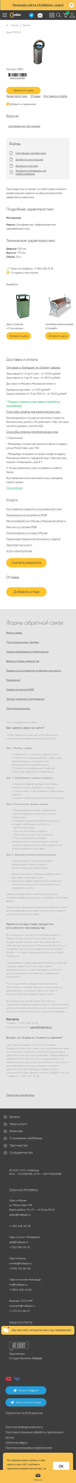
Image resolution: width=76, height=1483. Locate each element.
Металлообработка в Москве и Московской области (36, 521)
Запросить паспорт (26, 166)
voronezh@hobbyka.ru (22, 1306)
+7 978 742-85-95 (20, 1268)
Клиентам (16, 1131)
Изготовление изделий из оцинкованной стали (34, 509)
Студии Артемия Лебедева (26, 1358)
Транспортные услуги (19, 545)
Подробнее (14, 488)
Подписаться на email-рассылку (24, 1412)
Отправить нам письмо (24, 272)
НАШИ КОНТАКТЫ (20, 1322)
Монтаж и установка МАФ (21, 527)
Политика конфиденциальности (24, 1427)
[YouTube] (8, 1380)
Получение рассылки (18, 708)
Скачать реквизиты (26, 563)
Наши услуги (18, 1124)
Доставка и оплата (55, 96)
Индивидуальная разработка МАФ (26, 515)
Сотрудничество (21, 1152)
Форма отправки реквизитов (22, 661)
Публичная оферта (16, 1442)
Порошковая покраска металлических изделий (33, 539)
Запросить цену (23, 90)
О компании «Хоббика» (26, 1138)
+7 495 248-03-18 (20, 1226)
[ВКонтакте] (17, 1380)
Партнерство (19, 1145)
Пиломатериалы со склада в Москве (26, 533)
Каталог (15, 1117)
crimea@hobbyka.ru (20, 1263)
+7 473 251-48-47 (19, 1311)
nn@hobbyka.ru (18, 1284)
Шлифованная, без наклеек (24, 126)
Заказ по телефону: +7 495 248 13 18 (31, 268)
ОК (61, 1466)
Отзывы (35, 96)
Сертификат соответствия (30, 153)
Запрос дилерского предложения (25, 699)
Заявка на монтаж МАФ (20, 689)
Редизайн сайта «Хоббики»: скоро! (38, 5)
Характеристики (16, 96)
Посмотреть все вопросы (20, 1095)
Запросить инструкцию (29, 159)
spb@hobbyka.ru (18, 1242)
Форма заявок (14, 632)
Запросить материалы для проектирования (30, 172)
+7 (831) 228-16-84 (20, 1289)
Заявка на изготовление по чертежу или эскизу (33, 670)
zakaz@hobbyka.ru (41, 1027)
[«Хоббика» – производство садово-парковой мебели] (15, 15)
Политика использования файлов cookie (28, 1447)
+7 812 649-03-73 (19, 1247)
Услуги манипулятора (19, 551)
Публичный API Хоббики (23, 1189)
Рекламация (13, 680)
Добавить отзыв (26, 592)
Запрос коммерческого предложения (27, 651)
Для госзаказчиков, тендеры (22, 642)
